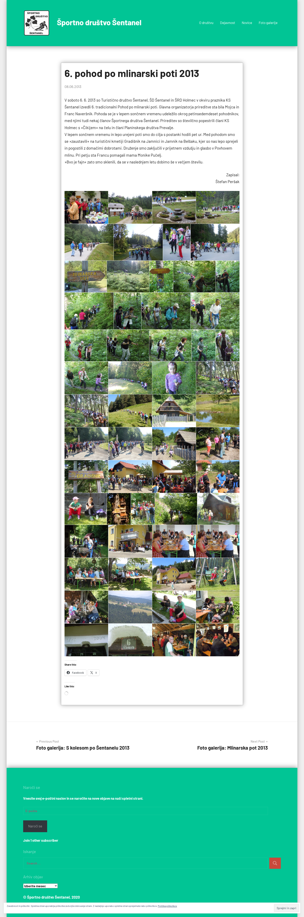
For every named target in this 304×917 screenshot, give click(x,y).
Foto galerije (268, 22)
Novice (247, 22)
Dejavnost (227, 22)
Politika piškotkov (167, 905)
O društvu (206, 22)
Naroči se (35, 826)
